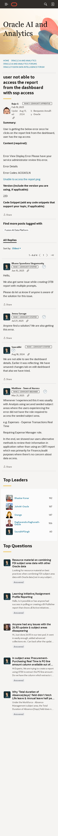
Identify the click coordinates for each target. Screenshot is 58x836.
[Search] (45, 4)
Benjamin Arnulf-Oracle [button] (43, 112)
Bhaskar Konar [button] (22, 498)
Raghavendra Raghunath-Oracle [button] (27, 523)
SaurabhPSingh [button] (22, 531)
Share (7, 215)
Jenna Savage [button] (19, 313)
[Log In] (52, 4)
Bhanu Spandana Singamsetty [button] (28, 263)
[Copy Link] (13, 117)
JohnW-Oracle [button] (22, 506)
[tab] (10, 240)
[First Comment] (44, 267)
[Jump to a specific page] (52, 255)
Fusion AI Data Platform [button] (16, 230)
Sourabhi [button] (16, 347)
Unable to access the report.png (21, 179)
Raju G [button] (15, 103)
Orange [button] (18, 515)
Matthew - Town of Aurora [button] (25, 388)
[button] (6, 110)
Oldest (15, 248)
